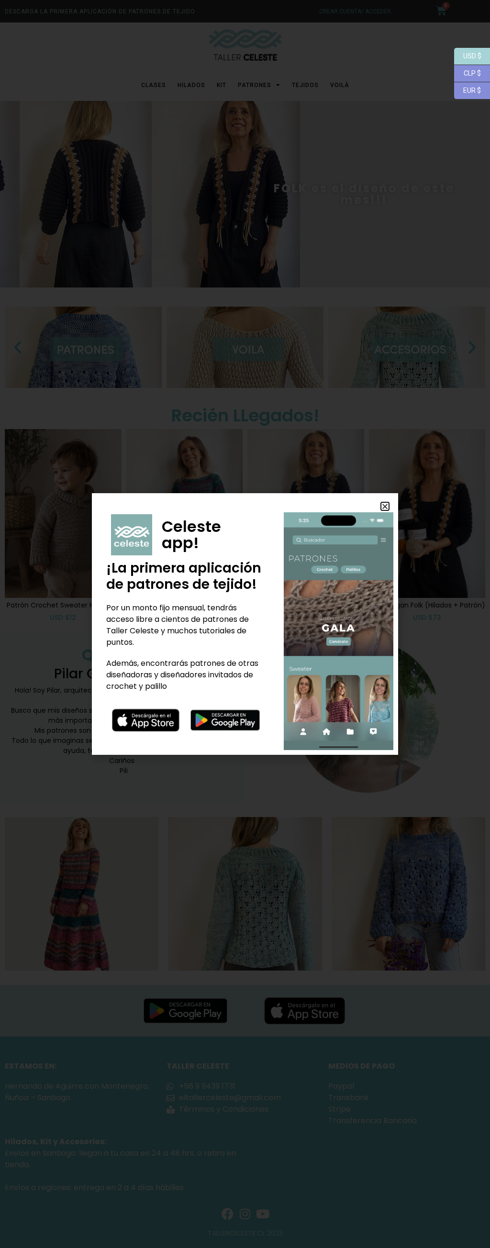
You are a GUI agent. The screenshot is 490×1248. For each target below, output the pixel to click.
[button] (385, 506)
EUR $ (467, 89)
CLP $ (467, 72)
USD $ (467, 55)
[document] (245, 624)
